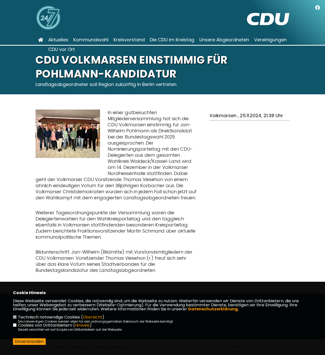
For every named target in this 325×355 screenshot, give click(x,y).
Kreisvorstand (129, 40)
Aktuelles (58, 40)
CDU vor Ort (61, 49)
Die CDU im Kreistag (172, 40)
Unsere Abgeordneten (224, 40)
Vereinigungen (270, 40)
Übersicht (92, 317)
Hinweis (82, 325)
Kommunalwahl (90, 40)
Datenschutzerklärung (213, 309)
